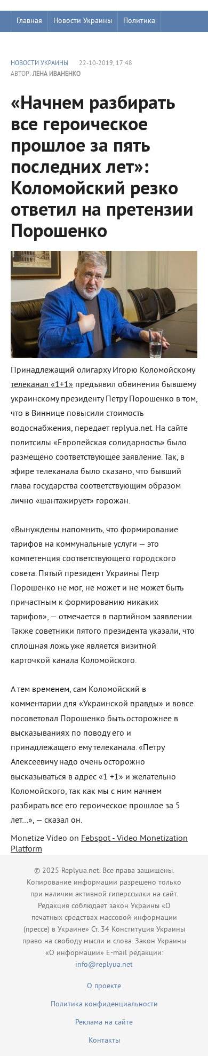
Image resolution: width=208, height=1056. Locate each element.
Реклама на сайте (104, 1022)
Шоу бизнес (35, 42)
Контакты (104, 1040)
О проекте (104, 986)
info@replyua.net (104, 965)
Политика (139, 21)
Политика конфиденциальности (104, 1004)
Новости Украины (82, 21)
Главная (29, 21)
